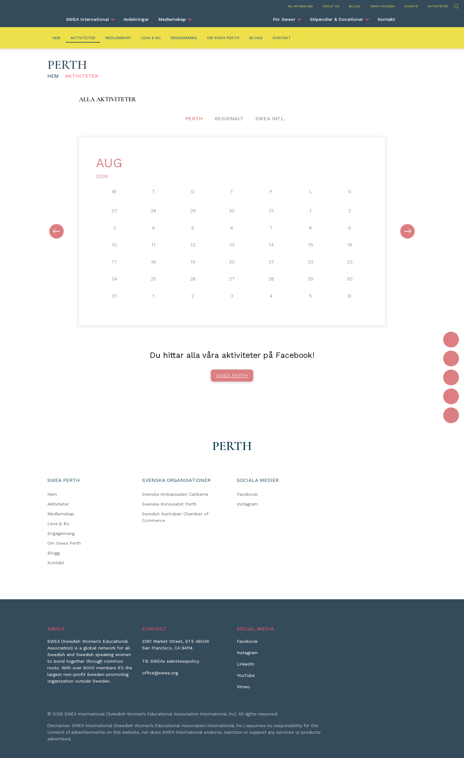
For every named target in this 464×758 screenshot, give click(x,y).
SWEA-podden (382, 6)
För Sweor (284, 19)
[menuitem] (90, 19)
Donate (411, 6)
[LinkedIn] (451, 377)
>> (407, 231)
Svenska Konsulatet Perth (169, 503)
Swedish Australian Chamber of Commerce (175, 517)
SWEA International (87, 19)
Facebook (247, 494)
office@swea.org (160, 672)
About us (331, 6)
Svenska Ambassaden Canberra (175, 494)
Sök (456, 5)
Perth (194, 118)
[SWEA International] (232, 16)
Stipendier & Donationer (336, 19)
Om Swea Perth (223, 38)
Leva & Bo (151, 38)
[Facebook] (451, 339)
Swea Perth (232, 375)
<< (56, 231)
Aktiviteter (437, 6)
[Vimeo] (451, 415)
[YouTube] (451, 396)
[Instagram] (451, 358)
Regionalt (229, 118)
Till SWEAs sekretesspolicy (170, 661)
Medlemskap (172, 19)
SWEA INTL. (270, 118)
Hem (56, 38)
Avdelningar (136, 19)
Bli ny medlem (300, 6)
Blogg (354, 6)
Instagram (247, 503)
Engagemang (184, 38)
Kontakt (386, 19)
